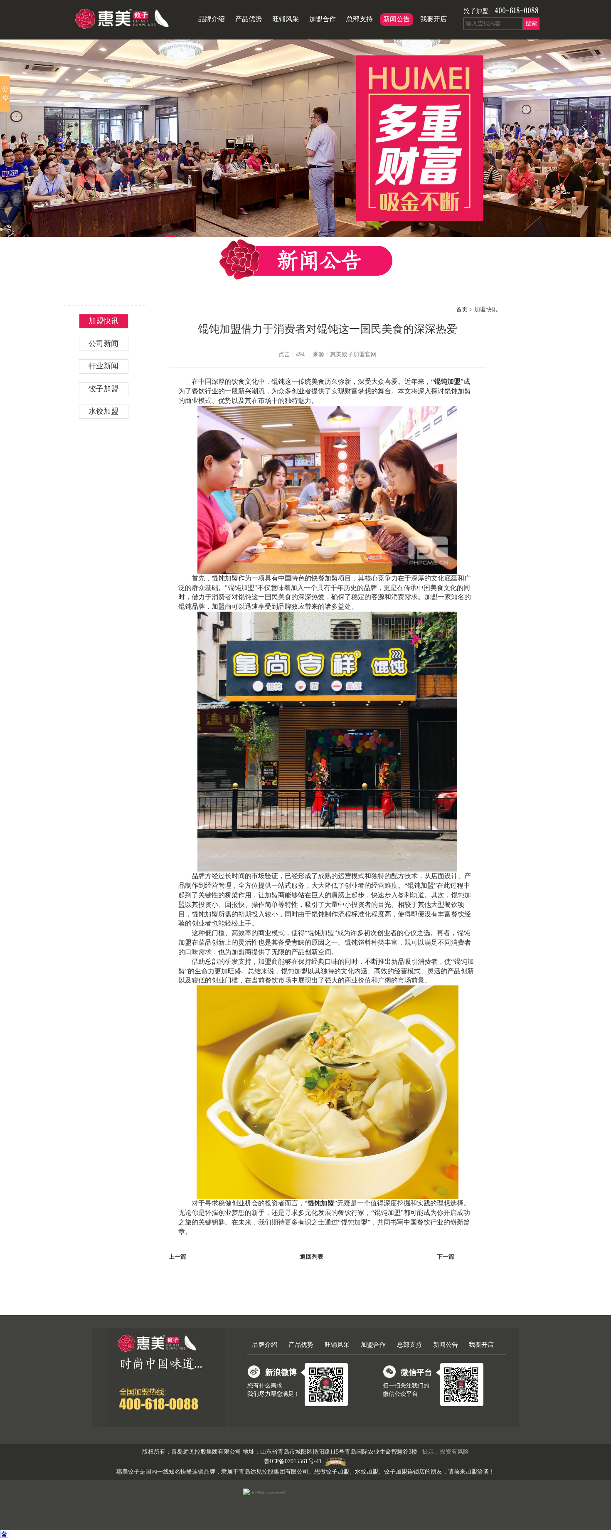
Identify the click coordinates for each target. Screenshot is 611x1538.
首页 (462, 309)
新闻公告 (396, 18)
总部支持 (359, 18)
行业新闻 (103, 366)
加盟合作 (322, 18)
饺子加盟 (475, 11)
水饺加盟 (103, 411)
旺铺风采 (285, 18)
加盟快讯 (103, 321)
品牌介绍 (211, 18)
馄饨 (463, 932)
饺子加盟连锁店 (404, 1472)
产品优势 (248, 18)
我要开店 (433, 18)
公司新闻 (103, 343)
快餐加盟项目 (331, 578)
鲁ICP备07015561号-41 (293, 1461)
